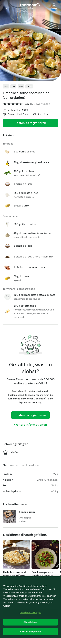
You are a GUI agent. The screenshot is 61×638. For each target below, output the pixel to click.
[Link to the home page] (30, 6)
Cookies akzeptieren (30, 631)
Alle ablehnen (30, 622)
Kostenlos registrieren (30, 123)
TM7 (6, 86)
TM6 (13, 86)
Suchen (54, 8)
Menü (7, 8)
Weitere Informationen (30, 424)
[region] (30, 607)
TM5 (21, 86)
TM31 (29, 86)
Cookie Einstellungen (30, 612)
